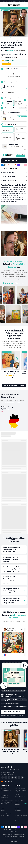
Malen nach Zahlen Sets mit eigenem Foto (13, 40)
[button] (14, 75)
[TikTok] (12, 777)
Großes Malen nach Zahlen (20, 797)
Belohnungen (4, 797)
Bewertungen (4, 795)
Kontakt (3, 810)
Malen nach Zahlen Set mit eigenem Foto (21, 791)
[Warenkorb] (25, 4)
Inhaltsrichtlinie (7, 839)
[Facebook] (2, 777)
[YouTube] (9, 777)
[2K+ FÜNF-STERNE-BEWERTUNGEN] (14, 304)
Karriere (17, 820)
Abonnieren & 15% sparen (12, 712)
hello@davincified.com (9, 772)
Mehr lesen (14, 227)
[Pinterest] (15, 777)
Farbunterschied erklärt (7, 800)
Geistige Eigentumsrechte (18, 839)
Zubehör (17, 794)
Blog (2, 793)
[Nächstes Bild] (25, 22)
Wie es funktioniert (6, 790)
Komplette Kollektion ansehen (14, 385)
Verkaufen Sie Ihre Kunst (20, 803)
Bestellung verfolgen (6, 813)
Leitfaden (22, 107)
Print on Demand (19, 813)
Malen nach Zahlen (20, 788)
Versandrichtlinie (8, 836)
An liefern (9, 57)
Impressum (14, 841)
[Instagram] (5, 777)
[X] (19, 777)
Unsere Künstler (19, 800)
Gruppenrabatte (19, 817)
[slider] (14, 243)
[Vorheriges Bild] (2, 22)
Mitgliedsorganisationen (21, 815)
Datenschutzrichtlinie (8, 834)
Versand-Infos (5, 815)
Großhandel (18, 810)
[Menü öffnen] (2, 4)
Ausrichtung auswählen (12, 82)
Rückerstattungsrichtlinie (18, 836)
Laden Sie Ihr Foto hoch (12, 69)
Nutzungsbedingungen (19, 834)
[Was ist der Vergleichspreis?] (25, 50)
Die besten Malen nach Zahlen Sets (7, 803)
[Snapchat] (22, 777)
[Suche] (22, 5)
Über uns (3, 788)
